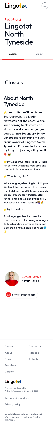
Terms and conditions (17, 398)
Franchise (10, 365)
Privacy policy (12, 404)
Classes (13, 53)
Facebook (34, 352)
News (8, 359)
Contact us (35, 346)
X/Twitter (34, 359)
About (39, 53)
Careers (9, 371)
